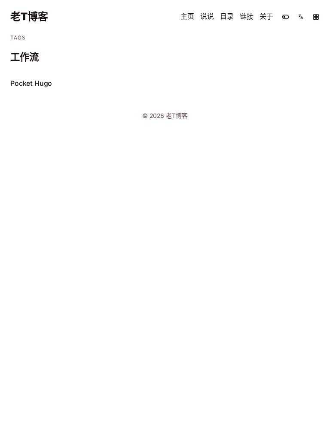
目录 (227, 16)
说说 (207, 16)
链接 (247, 16)
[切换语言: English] (301, 17)
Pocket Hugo (31, 83)
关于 (266, 16)
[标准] (316, 16)
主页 (187, 16)
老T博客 (29, 16)
